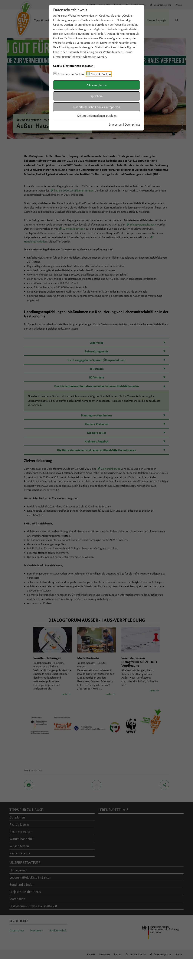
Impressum (116, 124)
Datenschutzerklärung (80, 52)
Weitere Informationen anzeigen (96, 115)
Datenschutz (132, 124)
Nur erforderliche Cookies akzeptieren (96, 107)
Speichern (96, 96)
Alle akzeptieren (96, 85)
